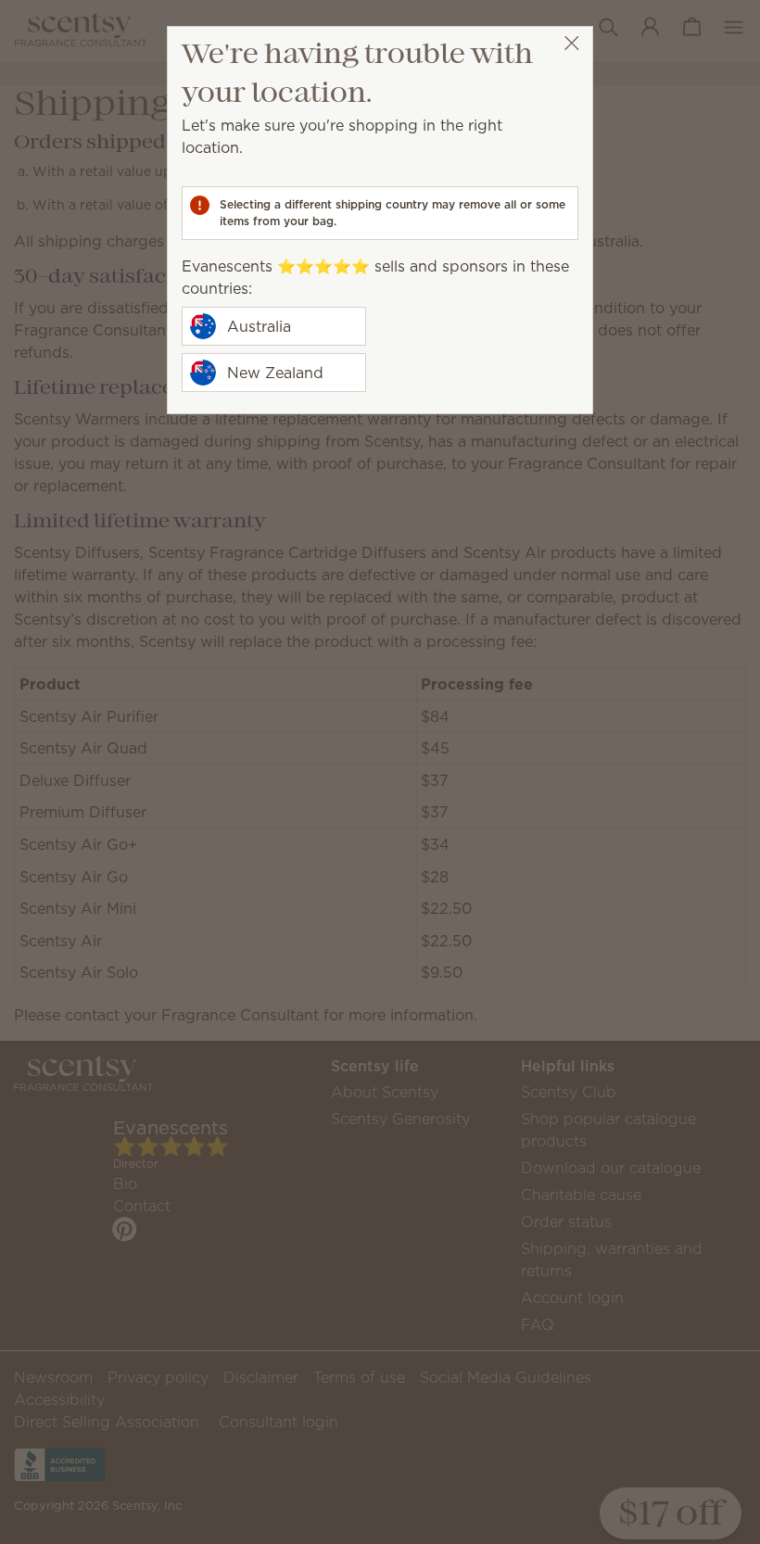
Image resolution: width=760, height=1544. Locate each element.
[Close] (571, 43)
